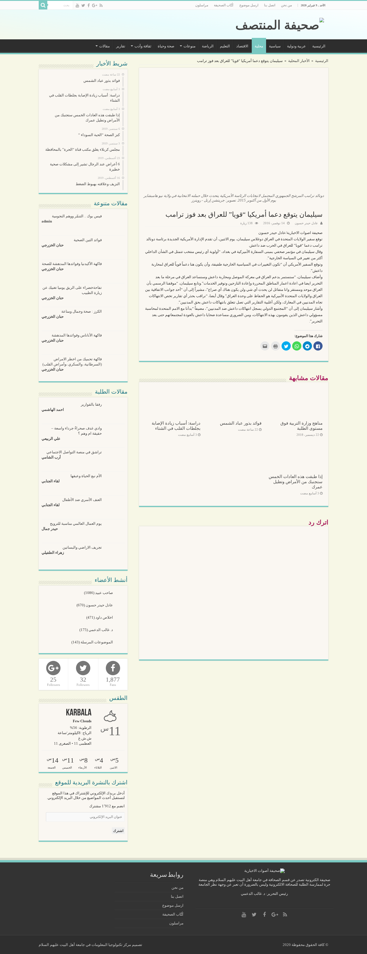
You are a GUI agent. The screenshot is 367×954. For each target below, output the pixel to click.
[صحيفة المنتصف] (279, 24)
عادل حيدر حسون (306, 223)
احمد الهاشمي (53, 409)
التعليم (225, 46)
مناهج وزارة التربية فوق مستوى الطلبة (301, 426)
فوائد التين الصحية (88, 240)
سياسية (275, 46)
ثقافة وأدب (142, 46)
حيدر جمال (50, 529)
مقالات (104, 46)
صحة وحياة (166, 46)
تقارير (120, 46)
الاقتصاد (242, 46)
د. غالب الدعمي (101, 630)
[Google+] (94, 5)
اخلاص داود (104, 617)
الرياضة (208, 46)
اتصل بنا (269, 5)
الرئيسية (318, 46)
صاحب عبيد (104, 593)
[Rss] (101, 5)
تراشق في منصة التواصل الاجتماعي (74, 452)
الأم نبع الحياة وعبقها (86, 476)
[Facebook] (88, 5)
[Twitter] (83, 5)
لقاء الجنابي (51, 481)
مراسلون (201, 5)
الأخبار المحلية (299, 61)
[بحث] (43, 5)
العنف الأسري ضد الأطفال (82, 500)
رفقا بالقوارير (91, 404)
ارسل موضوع (248, 5)
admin (47, 221)
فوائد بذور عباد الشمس (240, 423)
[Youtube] (77, 5)
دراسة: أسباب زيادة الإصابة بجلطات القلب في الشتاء (176, 426)
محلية (259, 46)
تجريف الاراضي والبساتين (82, 547)
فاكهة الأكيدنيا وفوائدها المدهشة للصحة (72, 264)
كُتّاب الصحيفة (224, 5)
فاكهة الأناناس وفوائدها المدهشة (77, 335)
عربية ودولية (296, 46)
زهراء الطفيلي (53, 552)
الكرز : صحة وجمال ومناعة (81, 311)
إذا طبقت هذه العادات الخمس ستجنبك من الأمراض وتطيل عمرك (296, 481)
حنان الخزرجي (53, 245)
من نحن (286, 5)
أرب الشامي (51, 457)
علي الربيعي (51, 438)
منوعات (190, 46)
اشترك (118, 831)
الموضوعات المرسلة (97, 642)
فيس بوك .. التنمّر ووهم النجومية (77, 216)
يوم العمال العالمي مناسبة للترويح (76, 523)
